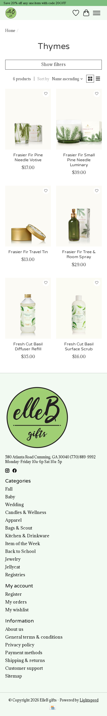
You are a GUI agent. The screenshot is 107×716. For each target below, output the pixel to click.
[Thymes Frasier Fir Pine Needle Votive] (28, 119)
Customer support (24, 668)
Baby (10, 497)
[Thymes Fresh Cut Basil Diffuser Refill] (28, 308)
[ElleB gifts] (10, 13)
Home (10, 30)
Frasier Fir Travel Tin (28, 252)
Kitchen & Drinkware (27, 536)
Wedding (14, 504)
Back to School (20, 551)
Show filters (53, 64)
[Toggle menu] (96, 13)
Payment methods (23, 652)
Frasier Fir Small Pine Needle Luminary (79, 160)
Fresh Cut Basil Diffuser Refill (28, 347)
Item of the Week (22, 543)
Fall (8, 489)
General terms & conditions (34, 637)
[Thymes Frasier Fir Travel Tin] (28, 216)
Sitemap (13, 676)
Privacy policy (19, 645)
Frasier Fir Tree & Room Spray (79, 254)
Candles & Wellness (25, 512)
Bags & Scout (18, 528)
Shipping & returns (25, 660)
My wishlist (17, 610)
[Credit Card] (52, 708)
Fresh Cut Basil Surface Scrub (78, 347)
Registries (15, 575)
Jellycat (12, 567)
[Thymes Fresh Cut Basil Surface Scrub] (79, 308)
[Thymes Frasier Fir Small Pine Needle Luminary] (79, 119)
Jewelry (13, 559)
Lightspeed (89, 700)
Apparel (13, 520)
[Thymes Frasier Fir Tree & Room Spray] (79, 216)
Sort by (43, 79)
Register (13, 594)
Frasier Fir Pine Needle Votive (28, 157)
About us (14, 629)
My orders (16, 602)
